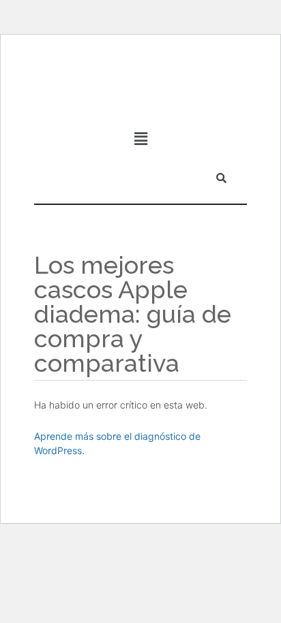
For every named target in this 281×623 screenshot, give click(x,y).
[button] (140, 138)
